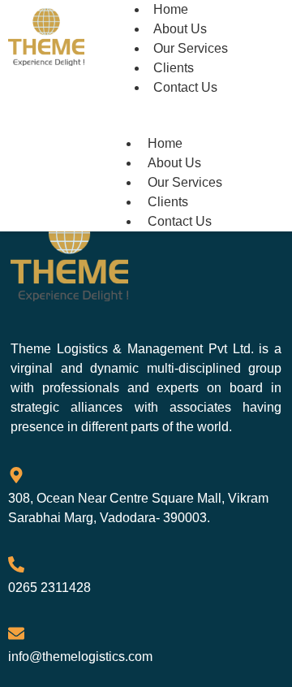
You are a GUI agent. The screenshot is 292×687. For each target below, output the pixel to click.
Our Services (185, 182)
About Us (174, 163)
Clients (168, 202)
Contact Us (185, 87)
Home (165, 143)
